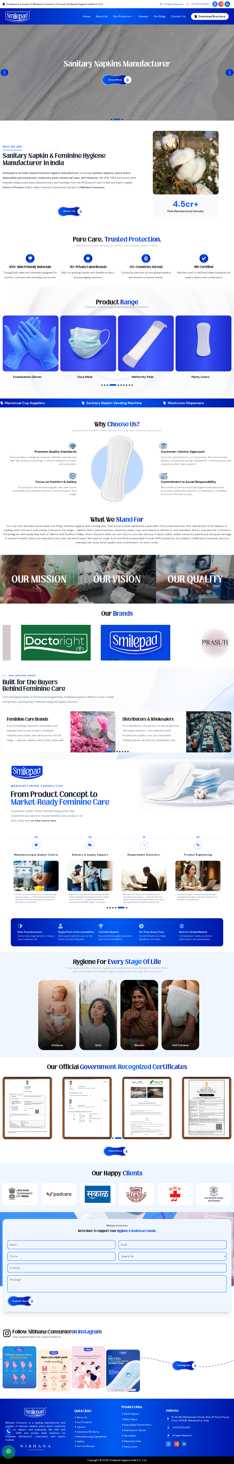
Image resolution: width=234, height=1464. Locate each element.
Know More (115, 90)
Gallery (81, 1441)
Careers (143, 16)
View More (115, 1151)
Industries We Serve (88, 1431)
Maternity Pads (132, 1441)
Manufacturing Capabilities (92, 1436)
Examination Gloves (135, 1430)
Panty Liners (131, 1446)
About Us (102, 16)
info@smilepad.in (173, 4)
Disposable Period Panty (137, 1424)
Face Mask (130, 1435)
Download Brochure (212, 16)
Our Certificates (86, 1446)
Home (86, 16)
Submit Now (20, 1301)
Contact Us (178, 16)
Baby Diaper (130, 1419)
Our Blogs (160, 16)
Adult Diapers (131, 1413)
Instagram (183, 1365)
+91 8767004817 (200, 4)
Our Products (121, 16)
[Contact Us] (8, 1434)
